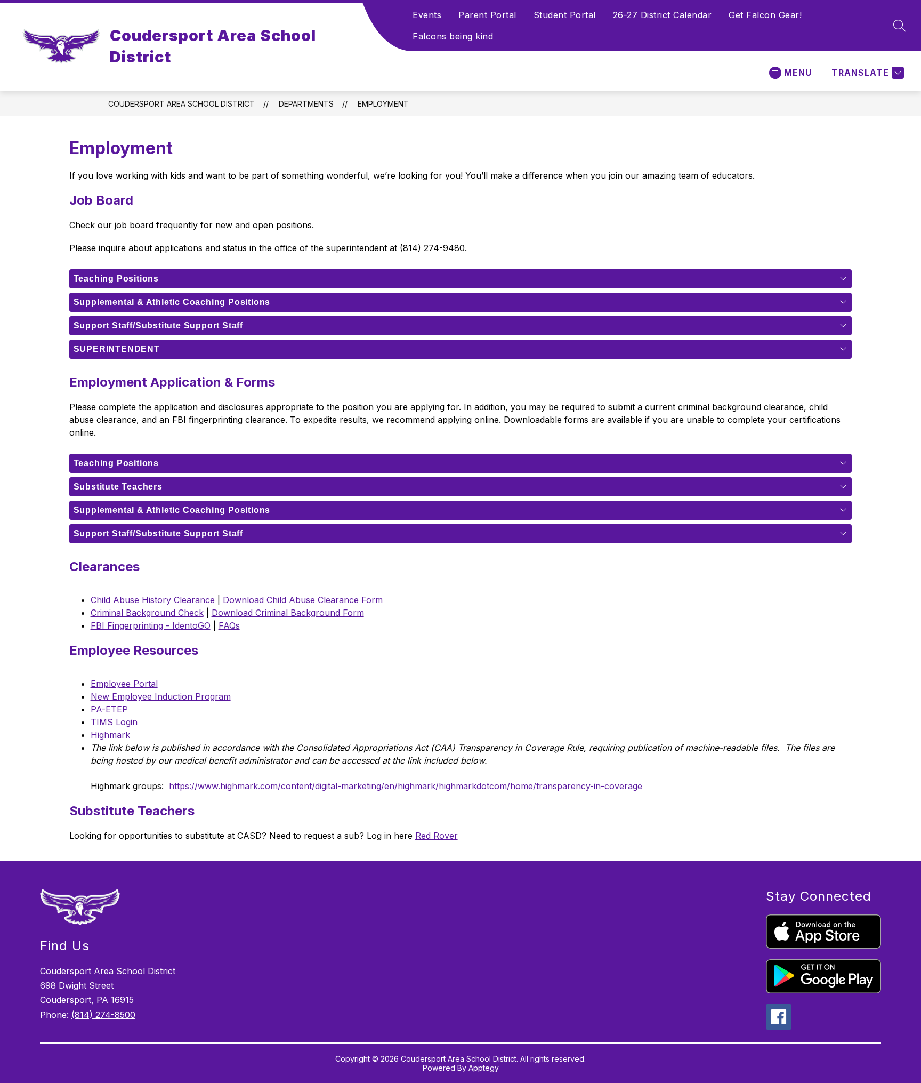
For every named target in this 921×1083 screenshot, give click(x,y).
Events (427, 15)
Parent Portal (487, 15)
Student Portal (565, 15)
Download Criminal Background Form (288, 612)
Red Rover (436, 835)
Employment (383, 103)
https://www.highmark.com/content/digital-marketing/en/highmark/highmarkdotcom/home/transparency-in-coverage (405, 786)
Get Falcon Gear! (765, 15)
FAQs (229, 625)
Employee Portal (124, 683)
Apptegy (483, 1067)
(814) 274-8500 (103, 1014)
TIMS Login (114, 722)
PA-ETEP (109, 709)
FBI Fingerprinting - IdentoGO (151, 625)
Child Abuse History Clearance (153, 600)
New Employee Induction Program (161, 696)
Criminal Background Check (147, 612)
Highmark (110, 734)
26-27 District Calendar (662, 15)
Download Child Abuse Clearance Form (303, 600)
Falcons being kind (453, 36)
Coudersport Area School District (181, 103)
